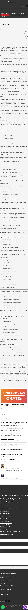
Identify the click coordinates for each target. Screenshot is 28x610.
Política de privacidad (4, 594)
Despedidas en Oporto (4, 529)
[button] (3, 607)
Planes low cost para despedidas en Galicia (9, 478)
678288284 (9, 589)
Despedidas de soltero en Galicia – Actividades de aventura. (13, 468)
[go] (25, 417)
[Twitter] (9, 601)
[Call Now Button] (25, 607)
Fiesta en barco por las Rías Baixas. (8, 459)
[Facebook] (6, 601)
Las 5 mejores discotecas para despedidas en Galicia (11, 449)
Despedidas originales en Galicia (7, 439)
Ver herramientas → (6, 409)
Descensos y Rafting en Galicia (6, 523)
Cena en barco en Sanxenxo (5, 519)
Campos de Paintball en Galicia (6, 521)
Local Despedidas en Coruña (5, 516)
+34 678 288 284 (11, 580)
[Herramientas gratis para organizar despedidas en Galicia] (14, 396)
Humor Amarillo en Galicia (5, 513)
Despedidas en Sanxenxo (5, 526)
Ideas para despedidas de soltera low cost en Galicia (11, 454)
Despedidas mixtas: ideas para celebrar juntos (10, 434)
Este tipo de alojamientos (6, 378)
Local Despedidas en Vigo (5, 518)
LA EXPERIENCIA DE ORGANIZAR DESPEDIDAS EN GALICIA (12, 428)
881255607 (9, 588)
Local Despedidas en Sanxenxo (6, 515)
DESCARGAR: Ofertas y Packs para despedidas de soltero (11, 507)
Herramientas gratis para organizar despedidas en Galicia (11, 531)
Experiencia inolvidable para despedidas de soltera (11, 444)
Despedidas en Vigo (4, 528)
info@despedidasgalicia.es (7, 591)
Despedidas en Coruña (4, 524)
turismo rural (10, 48)
